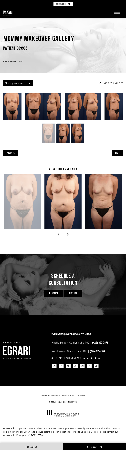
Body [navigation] (20, 61)
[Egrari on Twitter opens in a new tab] (68, 366)
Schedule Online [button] (63, 4)
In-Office (54, 293)
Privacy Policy (69, 395)
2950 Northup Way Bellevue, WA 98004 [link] (71, 333)
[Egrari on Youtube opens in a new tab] (75, 366)
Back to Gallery (112, 83)
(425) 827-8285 (98, 351)
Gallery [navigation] (13, 61)
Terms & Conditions (50, 395)
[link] (87, 358)
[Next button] (68, 235)
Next (117, 152)
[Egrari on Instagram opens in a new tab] (54, 366)
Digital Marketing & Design (66, 415)
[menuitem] (54, 366)
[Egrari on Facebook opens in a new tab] (61, 366)
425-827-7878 (35, 435)
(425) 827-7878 (100, 342)
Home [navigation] (5, 61)
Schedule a (63, 279)
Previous (11, 152)
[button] (117, 12)
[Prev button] (58, 235)
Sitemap (81, 395)
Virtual (73, 293)
